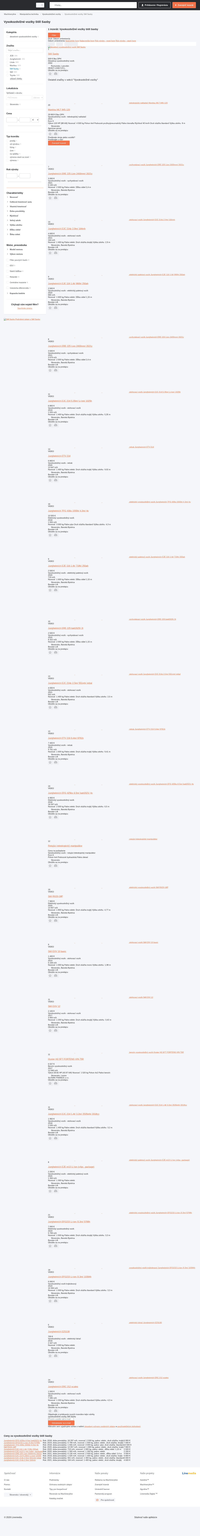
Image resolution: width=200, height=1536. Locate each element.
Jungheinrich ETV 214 (59, 456)
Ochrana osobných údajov (60, 1484)
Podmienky (54, 1480)
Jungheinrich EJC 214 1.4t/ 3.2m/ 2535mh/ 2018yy (73, 1114)
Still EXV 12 (54, 1006)
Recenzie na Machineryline (61, 1494)
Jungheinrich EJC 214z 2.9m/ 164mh (66, 228)
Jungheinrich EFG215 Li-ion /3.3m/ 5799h (69, 1221)
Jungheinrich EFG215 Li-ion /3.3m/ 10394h (69, 1276)
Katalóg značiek (56, 1498)
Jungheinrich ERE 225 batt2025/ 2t (65, 628)
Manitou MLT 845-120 (59, 109)
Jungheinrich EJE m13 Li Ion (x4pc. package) (71, 1167)
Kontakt (7, 1489)
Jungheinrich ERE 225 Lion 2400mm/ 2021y (70, 173)
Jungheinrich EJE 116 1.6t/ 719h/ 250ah (68, 566)
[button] (50, 73)
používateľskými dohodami (128, 1426)
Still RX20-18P (55, 896)
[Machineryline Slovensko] (18, 5)
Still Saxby (53, 54)
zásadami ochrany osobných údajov (99, 1426)
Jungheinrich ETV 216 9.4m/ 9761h (66, 738)
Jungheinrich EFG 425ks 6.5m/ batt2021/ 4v (70, 793)
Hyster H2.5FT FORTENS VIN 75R (66, 1059)
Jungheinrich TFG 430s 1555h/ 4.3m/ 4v (68, 511)
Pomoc (7, 1484)
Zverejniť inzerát (59, 143)
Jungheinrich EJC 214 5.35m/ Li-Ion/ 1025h (70, 401)
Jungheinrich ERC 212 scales (63, 1386)
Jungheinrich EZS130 (59, 1331)
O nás (6, 1480)
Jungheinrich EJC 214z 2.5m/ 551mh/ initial (70, 683)
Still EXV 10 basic (57, 951)
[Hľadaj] (52, 5)
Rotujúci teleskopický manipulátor (65, 846)
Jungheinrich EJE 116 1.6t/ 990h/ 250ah (68, 283)
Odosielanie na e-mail (61, 1423)
